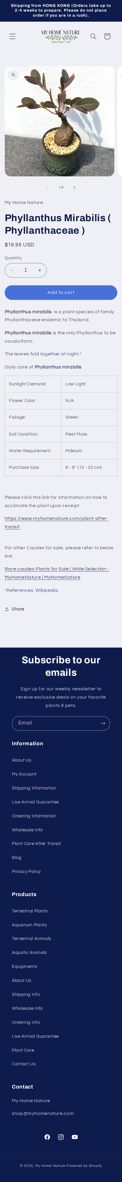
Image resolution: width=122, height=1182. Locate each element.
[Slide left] (47, 187)
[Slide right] (74, 187)
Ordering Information (34, 816)
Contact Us (24, 1064)
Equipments (24, 966)
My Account (24, 774)
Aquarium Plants (29, 925)
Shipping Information (34, 788)
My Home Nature (50, 1165)
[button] (12, 36)
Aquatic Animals (29, 952)
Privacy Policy (26, 871)
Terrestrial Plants (29, 911)
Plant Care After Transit (36, 843)
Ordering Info (26, 1022)
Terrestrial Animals (31, 938)
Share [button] (18, 609)
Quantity (13, 258)
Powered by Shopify (84, 1165)
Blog (17, 857)
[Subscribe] (103, 723)
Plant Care (23, 1050)
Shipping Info (26, 994)
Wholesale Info (27, 830)
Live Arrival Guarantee (35, 802)
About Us (21, 760)
